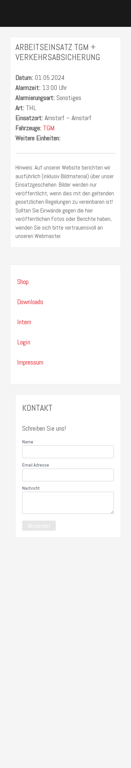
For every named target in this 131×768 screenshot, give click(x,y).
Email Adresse (35, 465)
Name (27, 442)
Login (23, 342)
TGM (49, 128)
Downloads (30, 301)
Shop (23, 281)
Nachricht (31, 488)
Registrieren (46, 753)
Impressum (30, 362)
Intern (24, 322)
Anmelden (73, 753)
